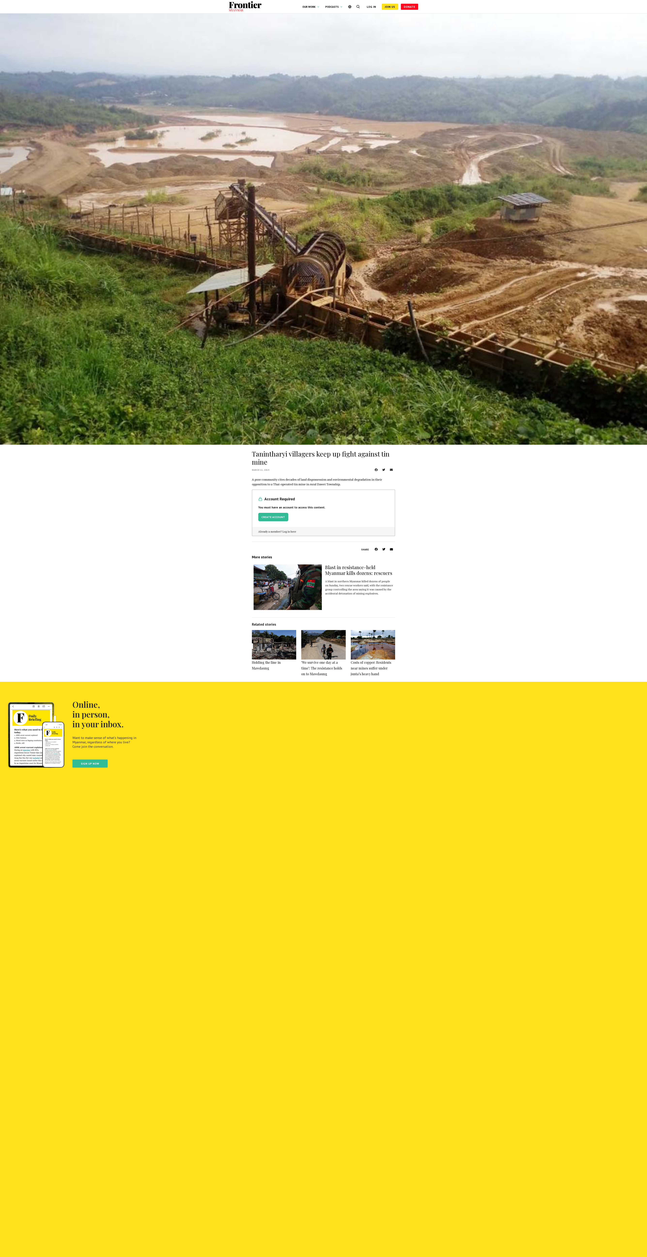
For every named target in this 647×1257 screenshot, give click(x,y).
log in (371, 6)
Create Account (273, 517)
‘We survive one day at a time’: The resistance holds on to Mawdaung (321, 668)
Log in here (289, 531)
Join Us (390, 6)
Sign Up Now (90, 763)
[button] (376, 470)
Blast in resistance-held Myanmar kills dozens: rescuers (358, 570)
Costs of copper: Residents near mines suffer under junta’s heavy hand (371, 668)
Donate (409, 6)
